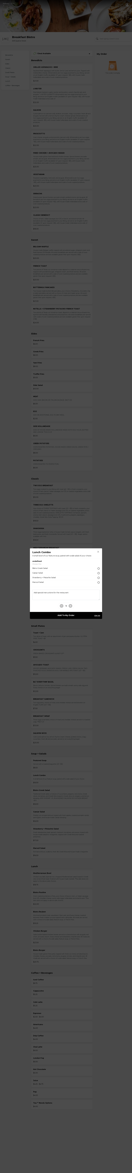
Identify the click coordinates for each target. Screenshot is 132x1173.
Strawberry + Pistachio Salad (44, 578)
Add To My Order (66, 615)
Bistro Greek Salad (40, 568)
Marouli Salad (38, 582)
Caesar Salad (37, 573)
